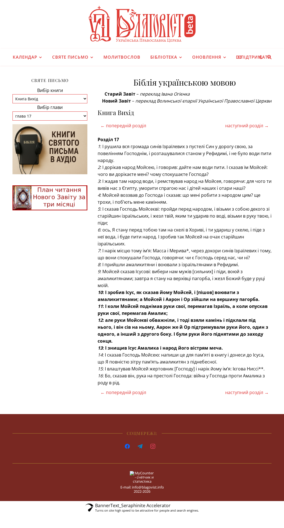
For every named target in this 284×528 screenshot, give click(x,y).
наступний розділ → (247, 126)
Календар (25, 57)
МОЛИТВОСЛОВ (121, 57)
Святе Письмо (70, 57)
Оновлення (206, 57)
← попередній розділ (123, 126)
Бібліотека (163, 57)
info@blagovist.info (148, 487)
